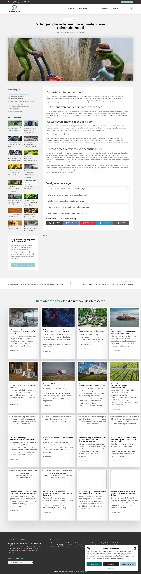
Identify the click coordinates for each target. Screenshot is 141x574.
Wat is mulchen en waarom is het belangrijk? (88, 195)
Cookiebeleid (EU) (57, 545)
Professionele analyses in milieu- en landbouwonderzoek (92, 384)
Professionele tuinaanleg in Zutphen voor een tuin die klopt (15, 172)
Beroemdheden (56, 543)
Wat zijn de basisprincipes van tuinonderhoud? (88, 213)
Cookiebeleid (110, 568)
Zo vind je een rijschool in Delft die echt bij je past (14, 144)
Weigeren (111, 564)
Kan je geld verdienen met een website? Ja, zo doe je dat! (69, 546)
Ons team (104, 9)
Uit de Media (82, 9)
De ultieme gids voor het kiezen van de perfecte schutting (92, 492)
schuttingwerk (90, 153)
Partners (71, 9)
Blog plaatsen (105, 543)
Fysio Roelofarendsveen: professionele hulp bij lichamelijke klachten (15, 202)
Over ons (94, 9)
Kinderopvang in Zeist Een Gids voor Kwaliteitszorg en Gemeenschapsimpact (92, 439)
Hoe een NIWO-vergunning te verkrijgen (55, 384)
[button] (135, 548)
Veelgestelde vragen (16, 111)
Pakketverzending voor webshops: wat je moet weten (22, 438)
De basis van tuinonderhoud (18, 94)
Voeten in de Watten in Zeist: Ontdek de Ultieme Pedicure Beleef (123, 493)
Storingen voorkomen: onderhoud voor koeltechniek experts (22, 385)
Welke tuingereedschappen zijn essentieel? (88, 201)
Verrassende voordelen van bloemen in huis (57, 438)
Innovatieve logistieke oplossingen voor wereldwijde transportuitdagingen (123, 331)
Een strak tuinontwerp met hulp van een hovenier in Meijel (14, 128)
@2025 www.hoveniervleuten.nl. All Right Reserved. (70, 571)
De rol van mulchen (16, 104)
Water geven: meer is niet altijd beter (21, 101)
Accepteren (94, 564)
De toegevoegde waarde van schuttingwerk (19, 108)
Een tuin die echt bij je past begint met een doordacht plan (30, 216)
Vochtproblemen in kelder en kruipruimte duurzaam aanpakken (14, 158)
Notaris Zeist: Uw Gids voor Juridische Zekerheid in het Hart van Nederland (57, 493)
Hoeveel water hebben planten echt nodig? (88, 189)
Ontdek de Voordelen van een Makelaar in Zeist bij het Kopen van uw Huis (124, 439)
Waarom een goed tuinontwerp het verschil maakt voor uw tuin (31, 228)
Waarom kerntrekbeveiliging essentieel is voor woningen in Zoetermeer (29, 174)
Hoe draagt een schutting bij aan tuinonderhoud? (88, 207)
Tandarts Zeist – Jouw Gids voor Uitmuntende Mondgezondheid (23, 492)
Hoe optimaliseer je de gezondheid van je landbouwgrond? (120, 385)
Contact (115, 9)
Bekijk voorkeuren (128, 564)
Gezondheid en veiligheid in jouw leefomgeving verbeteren (92, 330)
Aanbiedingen (70, 19)
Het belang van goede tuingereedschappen (16, 97)
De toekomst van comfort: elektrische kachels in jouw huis (55, 330)
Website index (70, 545)
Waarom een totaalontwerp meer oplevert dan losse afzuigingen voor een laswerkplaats (30, 130)
